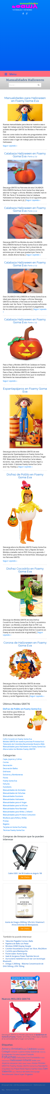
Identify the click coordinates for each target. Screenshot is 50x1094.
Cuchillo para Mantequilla (16, 951)
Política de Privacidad (12, 1090)
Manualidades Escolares (13, 796)
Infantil (27, 1060)
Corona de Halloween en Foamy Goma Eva (25, 644)
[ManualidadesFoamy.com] (25, 6)
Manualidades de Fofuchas (14, 793)
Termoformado (7, 1074)
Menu (13, 74)
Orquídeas (6, 1069)
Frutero (42, 1057)
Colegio (6, 1051)
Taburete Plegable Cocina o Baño (19, 941)
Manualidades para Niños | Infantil (18, 812)
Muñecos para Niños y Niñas (15, 818)
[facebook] (23, 13)
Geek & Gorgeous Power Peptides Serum (22, 956)
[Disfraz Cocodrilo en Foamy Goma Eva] (25, 595)
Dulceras (35, 1051)
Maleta (24, 1063)
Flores (5, 778)
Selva (14, 1071)
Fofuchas (9, 1057)
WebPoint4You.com (39, 1085)
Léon (20, 1063)
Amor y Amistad (11, 1048)
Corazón (14, 1052)
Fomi (28, 1058)
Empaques (7, 1054)
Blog (3, 1090)
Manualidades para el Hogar (15, 802)
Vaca (16, 1074)
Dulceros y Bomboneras (13, 775)
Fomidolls (35, 1057)
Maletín (29, 1063)
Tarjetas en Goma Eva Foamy (15, 827)
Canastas (40, 1049)
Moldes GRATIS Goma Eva (27, 1066)
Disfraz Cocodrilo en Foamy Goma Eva (25, 570)
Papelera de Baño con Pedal (16, 944)
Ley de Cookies (24, 1090)
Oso (12, 1069)
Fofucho (6, 784)
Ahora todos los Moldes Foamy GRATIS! (19, 749)
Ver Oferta (25, 877)
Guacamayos (5, 1060)
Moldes (35, 1063)
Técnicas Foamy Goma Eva (13, 830)
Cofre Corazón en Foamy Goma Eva (17, 739)
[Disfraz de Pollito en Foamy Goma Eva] (25, 512)
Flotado (30, 1054)
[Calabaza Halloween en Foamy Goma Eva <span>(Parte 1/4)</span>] (25, 343)
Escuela (16, 1054)
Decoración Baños (10, 768)
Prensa (5, 821)
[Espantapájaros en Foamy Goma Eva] (25, 421)
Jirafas (38, 1060)
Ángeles (29, 1074)
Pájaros (28, 1069)
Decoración (7, 765)
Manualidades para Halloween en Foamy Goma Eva (25, 99)
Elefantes (42, 1052)
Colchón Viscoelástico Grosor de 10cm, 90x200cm (26, 949)
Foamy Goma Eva (10, 781)
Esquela (22, 1054)
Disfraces (7, 771)
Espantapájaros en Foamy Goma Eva (25, 390)
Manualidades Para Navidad (15, 809)
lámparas (14, 1063)
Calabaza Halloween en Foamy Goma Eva (25, 155)
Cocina (5, 762)
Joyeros (6, 1063)
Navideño (43, 1066)
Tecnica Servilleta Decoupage (28, 1072)
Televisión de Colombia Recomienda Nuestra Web (24, 744)
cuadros (21, 1052)
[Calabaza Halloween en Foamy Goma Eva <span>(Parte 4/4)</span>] (25, 172)
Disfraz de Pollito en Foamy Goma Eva (25, 476)
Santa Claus (37, 1068)
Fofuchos (21, 1057)
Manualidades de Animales (14, 790)
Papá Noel (19, 1068)
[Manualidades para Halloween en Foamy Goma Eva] (25, 112)
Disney (27, 1052)
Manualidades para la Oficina (15, 805)
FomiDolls (7, 787)
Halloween (16, 1060)
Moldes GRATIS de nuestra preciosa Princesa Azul (23, 742)
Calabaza (32, 1048)
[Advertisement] (25, 42)
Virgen (21, 1074)
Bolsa (24, 1049)
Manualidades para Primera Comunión (19, 815)
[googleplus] (26, 13)
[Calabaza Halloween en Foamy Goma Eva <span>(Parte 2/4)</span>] (25, 281)
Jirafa (34, 1060)
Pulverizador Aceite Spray (16, 954)
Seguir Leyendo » (10, 146)
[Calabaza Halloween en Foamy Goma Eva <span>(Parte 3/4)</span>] (25, 226)
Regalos (6, 824)
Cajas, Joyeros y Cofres (12, 759)
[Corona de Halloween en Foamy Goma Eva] (25, 664)
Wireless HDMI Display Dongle (18, 946)
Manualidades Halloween (13, 799)
